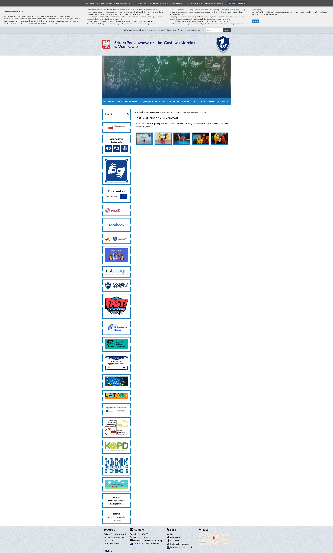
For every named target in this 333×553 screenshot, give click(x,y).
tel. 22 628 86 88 (140, 534)
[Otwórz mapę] (214, 538)
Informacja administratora (189, 30)
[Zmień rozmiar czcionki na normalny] (161, 30)
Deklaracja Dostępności (181, 547)
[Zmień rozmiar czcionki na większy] (163, 30)
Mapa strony (146, 30)
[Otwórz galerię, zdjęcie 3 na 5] (182, 138)
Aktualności (109, 101)
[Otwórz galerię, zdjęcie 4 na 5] (201, 138)
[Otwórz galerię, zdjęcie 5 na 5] (219, 138)
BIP (172, 534)
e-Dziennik (175, 537)
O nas (120, 101)
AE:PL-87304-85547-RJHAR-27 (147, 543)
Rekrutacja (214, 101)
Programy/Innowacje (149, 101)
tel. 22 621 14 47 (140, 537)
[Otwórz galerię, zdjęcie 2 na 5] (163, 138)
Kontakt (226, 101)
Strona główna (132, 30)
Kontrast (173, 30)
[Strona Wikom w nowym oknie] (108, 551)
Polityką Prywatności (144, 3)
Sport (203, 101)
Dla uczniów (183, 101)
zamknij (255, 21)
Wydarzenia (131, 101)
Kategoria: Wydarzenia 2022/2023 (165, 112)
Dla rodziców (168, 101)
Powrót (109, 114)
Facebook (174, 540)
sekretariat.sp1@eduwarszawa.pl (148, 540)
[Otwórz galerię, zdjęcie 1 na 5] (144, 138)
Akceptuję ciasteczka (237, 3)
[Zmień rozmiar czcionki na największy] (165, 30)
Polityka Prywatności (179, 544)
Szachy (194, 101)
